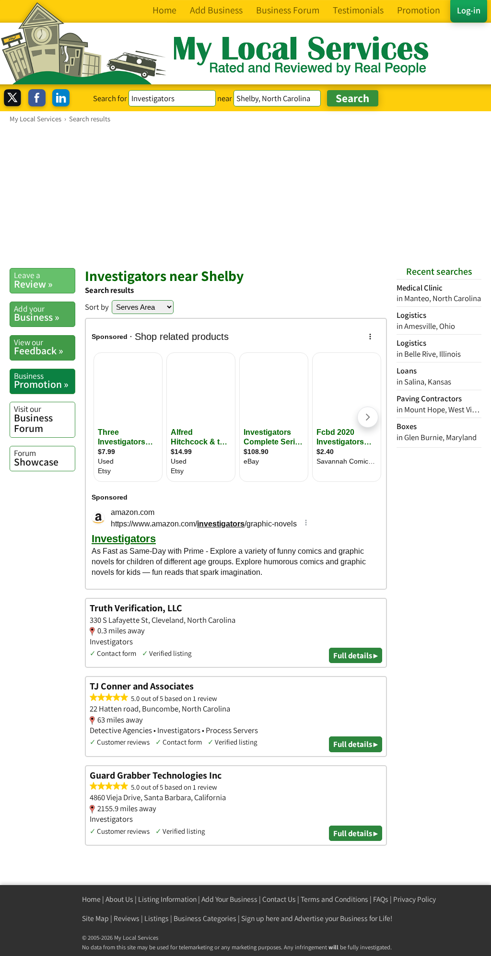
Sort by (97, 307)
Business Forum (33, 418)
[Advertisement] (245, 195)
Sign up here (260, 918)
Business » (36, 313)
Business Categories (205, 918)
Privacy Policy (414, 899)
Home (91, 899)
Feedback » (38, 347)
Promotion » (41, 380)
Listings (156, 918)
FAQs (380, 899)
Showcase (36, 457)
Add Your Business (229, 899)
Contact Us (279, 899)
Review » (33, 280)
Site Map (95, 918)
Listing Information (167, 899)
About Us (119, 899)
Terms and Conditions (334, 899)
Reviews (127, 918)
